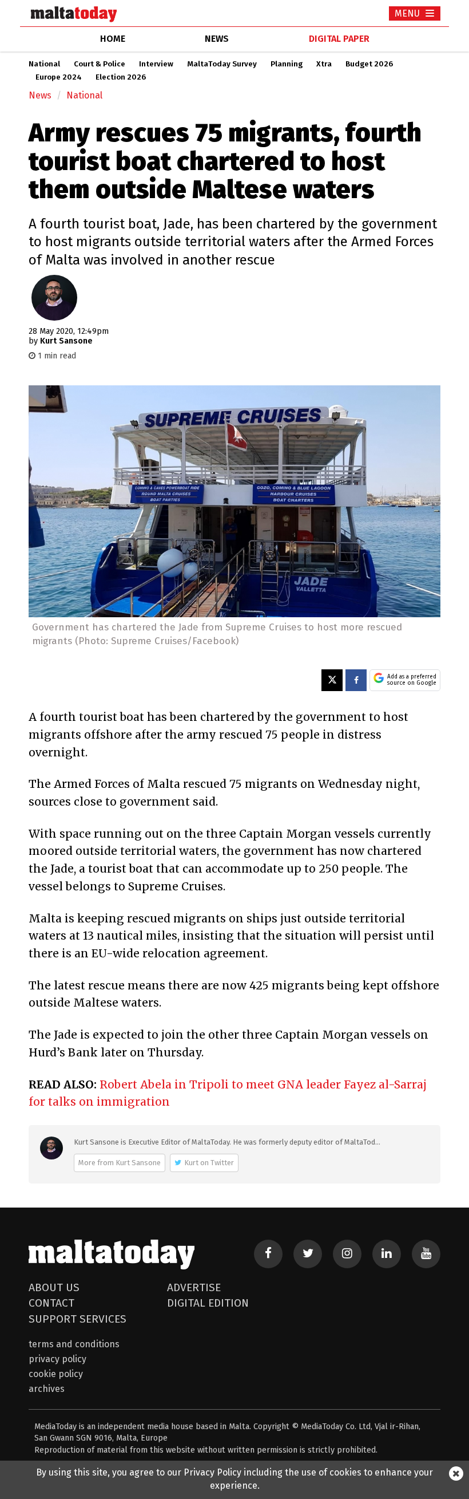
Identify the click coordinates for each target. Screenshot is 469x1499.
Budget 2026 (369, 64)
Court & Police (99, 64)
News (40, 95)
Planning (287, 64)
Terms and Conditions (74, 1344)
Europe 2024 (58, 77)
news (217, 38)
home (112, 38)
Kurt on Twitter (209, 1162)
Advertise (194, 1287)
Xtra (324, 64)
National (44, 64)
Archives (47, 1388)
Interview (156, 64)
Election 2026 (121, 77)
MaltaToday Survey (222, 64)
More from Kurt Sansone (119, 1162)
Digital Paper (339, 38)
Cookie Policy (56, 1373)
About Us (54, 1287)
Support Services (77, 1319)
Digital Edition (208, 1302)
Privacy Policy (57, 1359)
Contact (51, 1302)
